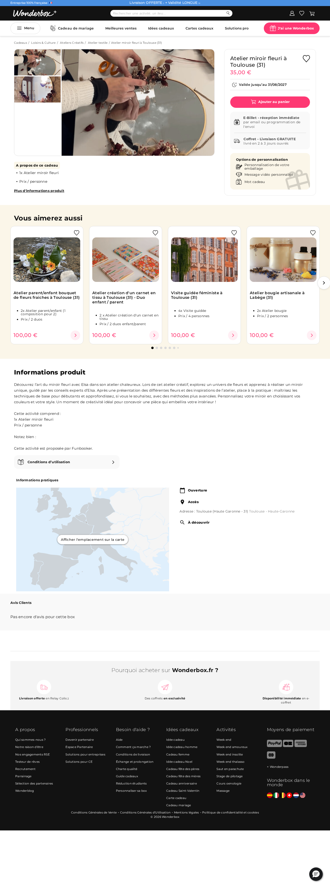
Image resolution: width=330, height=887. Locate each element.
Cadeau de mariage (76, 28)
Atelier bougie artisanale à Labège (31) (277, 295)
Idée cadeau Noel (179, 761)
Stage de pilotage (229, 776)
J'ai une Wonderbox (296, 28)
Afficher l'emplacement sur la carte (92, 539)
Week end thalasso (230, 761)
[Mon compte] (292, 13)
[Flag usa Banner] (302, 795)
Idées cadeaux (161, 28)
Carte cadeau (176, 798)
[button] (70, 98)
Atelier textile (98, 42)
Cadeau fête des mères (183, 776)
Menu (29, 28)
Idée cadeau (175, 739)
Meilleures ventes (121, 28)
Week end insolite (229, 754)
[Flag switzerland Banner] (289, 795)
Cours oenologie (228, 783)
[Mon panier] (312, 13)
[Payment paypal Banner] (274, 746)
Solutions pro (237, 28)
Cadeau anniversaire (181, 783)
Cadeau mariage (178, 805)
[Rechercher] (228, 13)
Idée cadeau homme (181, 747)
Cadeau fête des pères (182, 769)
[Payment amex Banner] (300, 746)
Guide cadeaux (127, 776)
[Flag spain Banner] (270, 795)
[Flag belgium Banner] (283, 795)
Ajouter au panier (273, 102)
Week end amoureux (231, 747)
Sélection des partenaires (34, 783)
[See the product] (75, 335)
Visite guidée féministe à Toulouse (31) (197, 295)
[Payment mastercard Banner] (271, 757)
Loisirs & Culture (43, 42)
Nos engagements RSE (32, 754)
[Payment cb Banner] (288, 746)
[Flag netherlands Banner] (296, 795)
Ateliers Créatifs (72, 42)
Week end (223, 739)
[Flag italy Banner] (276, 795)
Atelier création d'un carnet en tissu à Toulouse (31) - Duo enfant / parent (124, 298)
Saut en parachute (230, 769)
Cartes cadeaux (199, 28)
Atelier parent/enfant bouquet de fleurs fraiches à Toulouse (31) (47, 295)
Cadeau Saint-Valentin (182, 790)
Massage (223, 790)
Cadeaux (20, 42)
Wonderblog (24, 790)
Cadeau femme (177, 754)
